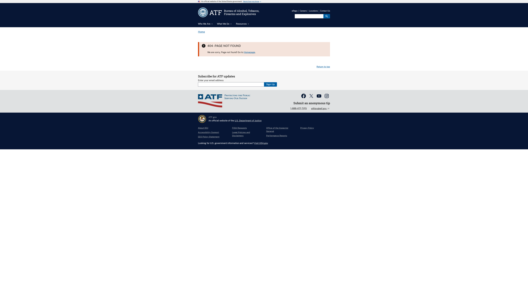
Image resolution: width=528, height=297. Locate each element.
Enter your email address (211, 80)
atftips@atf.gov (319, 108)
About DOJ (203, 128)
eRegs (294, 11)
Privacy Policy (307, 128)
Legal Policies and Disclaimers (241, 134)
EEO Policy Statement (208, 137)
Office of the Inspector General (277, 129)
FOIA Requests (239, 128)
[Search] (326, 16)
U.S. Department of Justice (248, 120)
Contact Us (325, 11)
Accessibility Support (208, 132)
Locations (313, 11)
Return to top (323, 66)
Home (201, 31)
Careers (303, 11)
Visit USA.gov (261, 143)
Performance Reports (276, 135)
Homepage (249, 52)
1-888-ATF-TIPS (298, 108)
